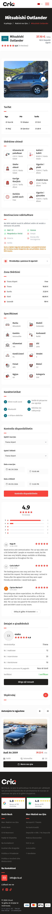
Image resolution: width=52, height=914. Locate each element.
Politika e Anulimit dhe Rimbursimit (10, 859)
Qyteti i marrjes (10, 437)
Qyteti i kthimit (9, 451)
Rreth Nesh (6, 827)
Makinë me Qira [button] (21, 23)
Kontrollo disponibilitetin (26, 493)
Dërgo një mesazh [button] (26, 682)
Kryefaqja (8, 23)
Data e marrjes (9, 464)
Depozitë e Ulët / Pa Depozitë (38, 833)
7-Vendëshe (31, 853)
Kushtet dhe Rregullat (10, 848)
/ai (12, 908)
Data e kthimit (9, 479)
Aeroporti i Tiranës (33, 822)
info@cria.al (16, 878)
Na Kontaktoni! (7, 843)
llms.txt (17, 908)
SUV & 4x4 (30, 843)
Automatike (30, 848)
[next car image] (43, 79)
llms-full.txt (5, 910)
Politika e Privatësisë (9, 853)
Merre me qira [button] (27, 764)
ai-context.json (16, 910)
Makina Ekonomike (34, 838)
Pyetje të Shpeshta (9, 838)
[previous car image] (8, 79)
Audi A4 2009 (10, 752)
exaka (18, 634)
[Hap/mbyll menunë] (47, 4)
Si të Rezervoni (7, 833)
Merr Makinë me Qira (10, 822)
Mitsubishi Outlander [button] (39, 23)
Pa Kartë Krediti (32, 827)
